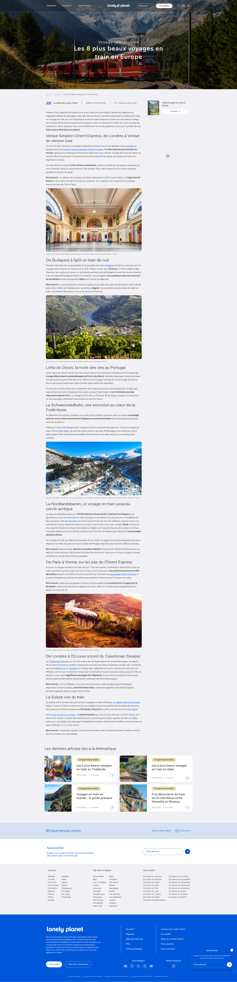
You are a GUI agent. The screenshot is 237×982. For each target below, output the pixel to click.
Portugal (65, 891)
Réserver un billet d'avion (172, 939)
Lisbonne (97, 888)
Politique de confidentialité (93, 976)
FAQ (128, 944)
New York (97, 906)
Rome (112, 885)
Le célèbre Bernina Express (126, 702)
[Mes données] (188, 6)
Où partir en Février (152, 879)
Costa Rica (53, 885)
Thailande (66, 897)
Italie (63, 879)
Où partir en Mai (150, 888)
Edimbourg (60, 668)
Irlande (51, 900)
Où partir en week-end (179, 885)
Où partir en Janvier (152, 877)
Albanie (51, 877)
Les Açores (114, 894)
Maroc (64, 885)
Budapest (110, 265)
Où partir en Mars (151, 882)
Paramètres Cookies (161, 976)
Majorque (97, 897)
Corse (96, 885)
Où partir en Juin (150, 891)
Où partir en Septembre (154, 900)
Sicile (111, 891)
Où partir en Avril (151, 885)
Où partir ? (130, 929)
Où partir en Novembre (180, 879)
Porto (114, 395)
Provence (113, 882)
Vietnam (113, 906)
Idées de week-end (134, 939)
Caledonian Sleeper (59, 661)
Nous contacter (168, 949)
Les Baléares (115, 897)
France (51, 894)
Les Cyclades (99, 882)
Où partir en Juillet (152, 894)
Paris (111, 877)
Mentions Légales (75, 976)
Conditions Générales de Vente (141, 976)
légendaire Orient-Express (122, 574)
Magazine (57, 94)
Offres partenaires (134, 949)
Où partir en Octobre (179, 877)
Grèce (51, 897)
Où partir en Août (151, 897)
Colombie (52, 888)
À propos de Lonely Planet (173, 929)
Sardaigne (114, 888)
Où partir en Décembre (179, 882)
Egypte (51, 891)
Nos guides (164, 6)
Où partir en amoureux (179, 888)
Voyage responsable (118, 42)
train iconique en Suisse (64, 715)
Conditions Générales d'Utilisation (116, 976)
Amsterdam (98, 877)
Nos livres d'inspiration (78, 964)
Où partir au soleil (177, 891)
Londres (130, 146)
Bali (95, 879)
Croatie (51, 879)
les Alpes (133, 709)
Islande (65, 877)
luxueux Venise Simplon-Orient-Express (83, 149)
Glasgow (74, 668)
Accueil (48, 94)
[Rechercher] (178, 6)
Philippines (66, 888)
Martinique (98, 900)
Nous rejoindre (167, 944)
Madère (112, 903)
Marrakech (98, 903)
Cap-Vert (52, 882)
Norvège (72, 521)
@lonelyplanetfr (184, 831)
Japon (64, 882)
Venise (49, 149)
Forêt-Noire (63, 431)
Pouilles (113, 879)
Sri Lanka (65, 894)
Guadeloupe (99, 894)
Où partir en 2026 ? (178, 897)
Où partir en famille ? (179, 894)
